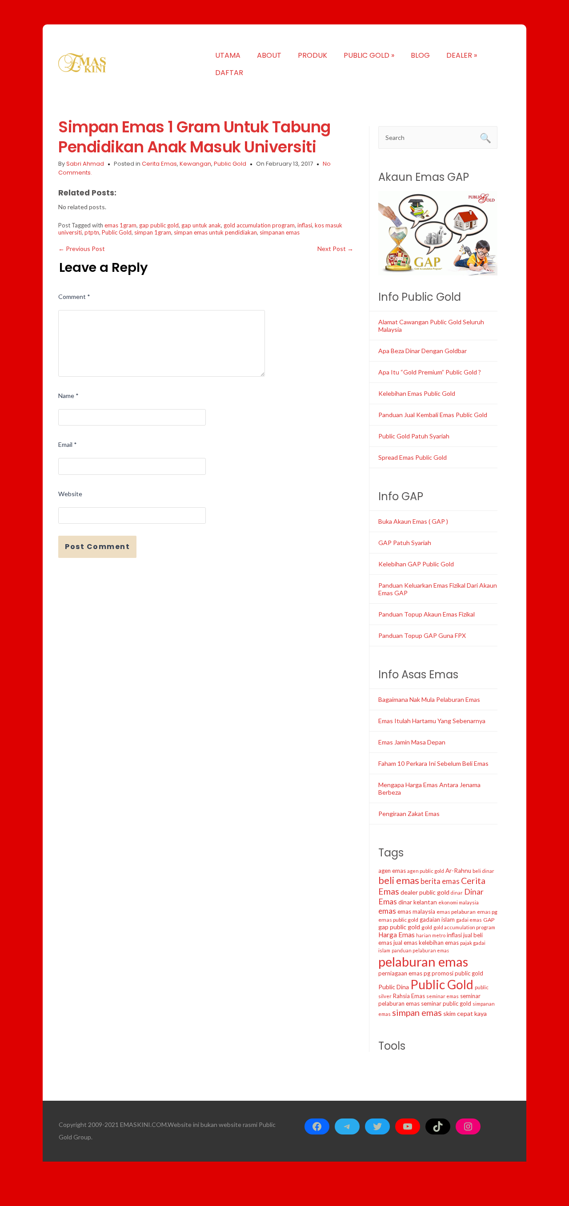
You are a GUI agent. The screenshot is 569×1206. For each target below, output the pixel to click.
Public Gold (230, 163)
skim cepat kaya (465, 1013)
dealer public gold (425, 892)
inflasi (304, 225)
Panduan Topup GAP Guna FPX (422, 635)
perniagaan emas (400, 973)
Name (68, 395)
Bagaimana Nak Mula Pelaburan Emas (429, 699)
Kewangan (195, 163)
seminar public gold (446, 1003)
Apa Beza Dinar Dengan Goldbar (422, 350)
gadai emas (469, 920)
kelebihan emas (439, 942)
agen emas (392, 870)
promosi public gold (457, 973)
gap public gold (159, 225)
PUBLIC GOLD (369, 55)
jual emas (405, 942)
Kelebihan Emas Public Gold (416, 393)
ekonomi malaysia (458, 902)
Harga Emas (396, 935)
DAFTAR (229, 73)
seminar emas (442, 996)
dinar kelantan (417, 902)
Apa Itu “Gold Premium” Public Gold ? (429, 372)
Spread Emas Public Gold (412, 457)
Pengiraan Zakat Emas (409, 813)
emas (387, 910)
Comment (74, 296)
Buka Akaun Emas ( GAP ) (413, 521)
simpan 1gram (152, 232)
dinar (457, 893)
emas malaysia (416, 911)
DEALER (461, 55)
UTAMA (227, 55)
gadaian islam (437, 919)
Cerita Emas (159, 163)
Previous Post (81, 248)
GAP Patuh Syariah (404, 542)
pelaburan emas (423, 961)
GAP (488, 919)
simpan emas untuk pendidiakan (215, 232)
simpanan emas (280, 232)
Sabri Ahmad (85, 163)
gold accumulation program (259, 225)
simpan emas (417, 1012)
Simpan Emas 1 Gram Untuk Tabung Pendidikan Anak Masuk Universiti (194, 137)
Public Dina (393, 987)
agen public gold (425, 871)
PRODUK (312, 55)
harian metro (430, 935)
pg (427, 973)
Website (70, 494)
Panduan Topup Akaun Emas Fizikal (426, 614)
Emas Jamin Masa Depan (411, 742)
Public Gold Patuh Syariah (413, 436)
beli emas (398, 880)
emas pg (487, 911)
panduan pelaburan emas (420, 950)
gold (426, 927)
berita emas (440, 881)
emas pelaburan (456, 911)
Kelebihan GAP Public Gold (416, 564)
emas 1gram (120, 225)
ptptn (91, 232)
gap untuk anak (201, 225)
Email (67, 444)
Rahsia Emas (409, 995)
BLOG (420, 55)
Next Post (335, 248)
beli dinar (483, 871)
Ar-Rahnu (458, 870)
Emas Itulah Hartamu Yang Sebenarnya (431, 720)
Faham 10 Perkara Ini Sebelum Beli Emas (433, 763)
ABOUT (269, 55)
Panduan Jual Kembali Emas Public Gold (432, 414)
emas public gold (398, 919)
